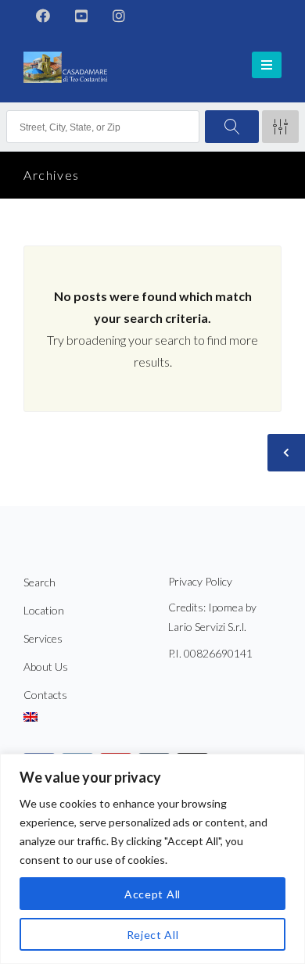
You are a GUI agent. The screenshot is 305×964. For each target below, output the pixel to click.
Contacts (45, 694)
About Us (45, 666)
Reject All (153, 934)
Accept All (152, 894)
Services (43, 638)
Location (43, 610)
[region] (152, 859)
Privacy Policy (200, 581)
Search (39, 582)
